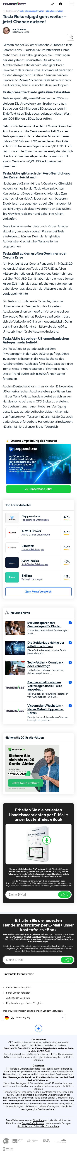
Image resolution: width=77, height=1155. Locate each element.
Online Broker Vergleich (18, 987)
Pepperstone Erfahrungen (35, 519)
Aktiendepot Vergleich (18, 997)
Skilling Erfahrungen (31, 579)
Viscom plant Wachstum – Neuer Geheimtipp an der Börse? (45, 709)
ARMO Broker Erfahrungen (35, 534)
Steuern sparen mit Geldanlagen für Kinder (44, 624)
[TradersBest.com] (17, 4)
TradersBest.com (10, 11)
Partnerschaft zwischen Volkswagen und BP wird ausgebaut (44, 685)
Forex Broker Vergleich (18, 992)
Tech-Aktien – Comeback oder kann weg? (45, 664)
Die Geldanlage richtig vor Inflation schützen (45, 644)
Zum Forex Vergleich (38, 591)
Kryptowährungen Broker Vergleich (24, 1003)
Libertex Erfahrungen (32, 549)
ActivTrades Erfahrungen (34, 564)
